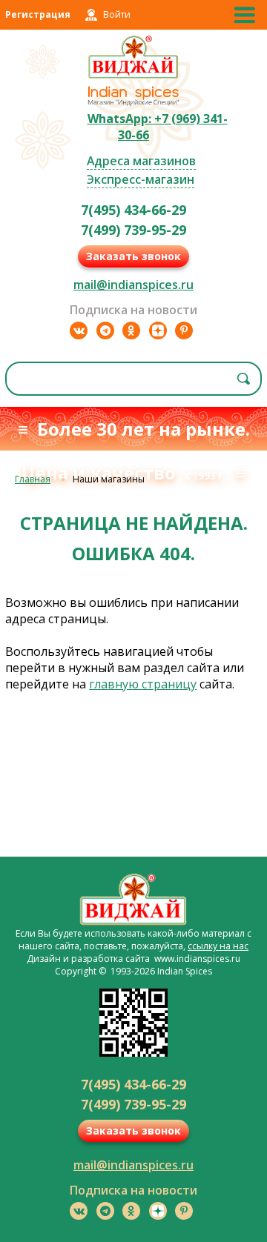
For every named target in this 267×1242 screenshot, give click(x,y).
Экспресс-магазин (140, 179)
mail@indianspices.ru (133, 284)
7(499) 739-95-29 (133, 230)
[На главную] (134, 76)
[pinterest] (184, 330)
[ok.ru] (131, 330)
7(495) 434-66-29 (133, 210)
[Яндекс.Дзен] (158, 330)
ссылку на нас (218, 946)
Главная (32, 479)
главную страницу (143, 684)
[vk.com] (79, 330)
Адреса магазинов (141, 161)
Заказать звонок (133, 256)
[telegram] (105, 330)
